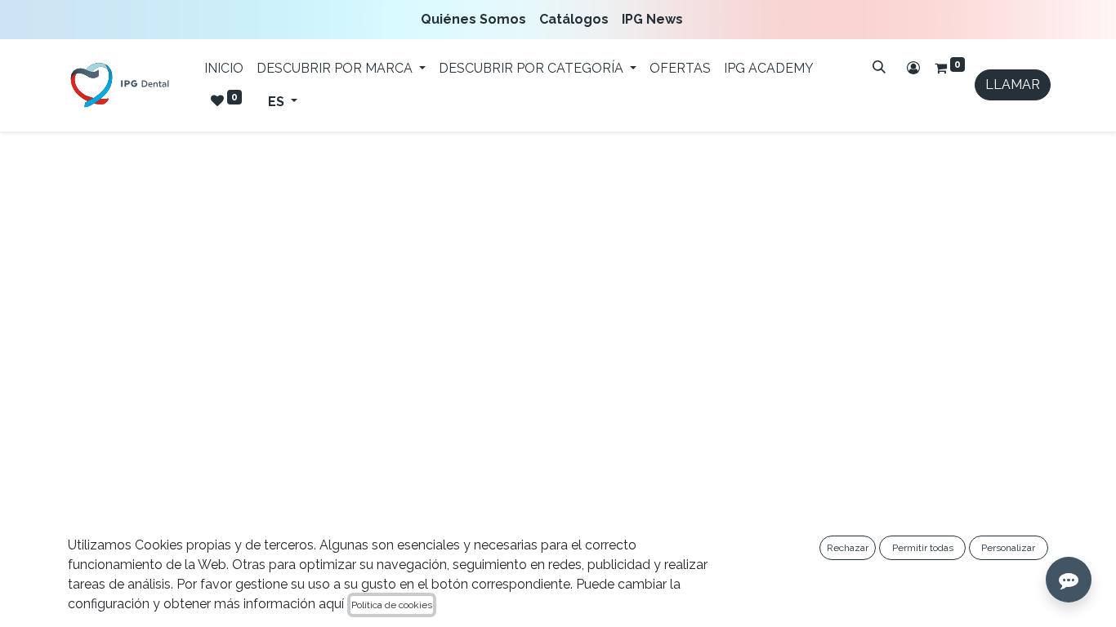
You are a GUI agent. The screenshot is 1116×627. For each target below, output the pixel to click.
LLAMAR (1012, 84)
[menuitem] (477, 19)
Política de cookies (391, 605)
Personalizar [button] (1008, 548)
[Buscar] (879, 67)
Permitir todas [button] (922, 548)
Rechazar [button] (847, 548)
